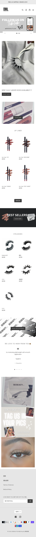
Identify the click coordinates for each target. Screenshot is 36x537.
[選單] (33, 10)
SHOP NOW (6, 94)
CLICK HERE (18, 117)
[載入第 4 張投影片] (20, 369)
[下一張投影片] (31, 33)
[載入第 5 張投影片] (21, 369)
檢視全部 (18, 200)
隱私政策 (5, 480)
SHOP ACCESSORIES (18, 328)
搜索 (4, 476)
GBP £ (17, 512)
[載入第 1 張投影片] (16, 33)
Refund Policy (7, 489)
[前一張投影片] (5, 33)
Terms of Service (8, 485)
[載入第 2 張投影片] (18, 33)
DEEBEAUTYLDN (15, 531)
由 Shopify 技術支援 (24, 531)
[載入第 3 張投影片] (19, 33)
